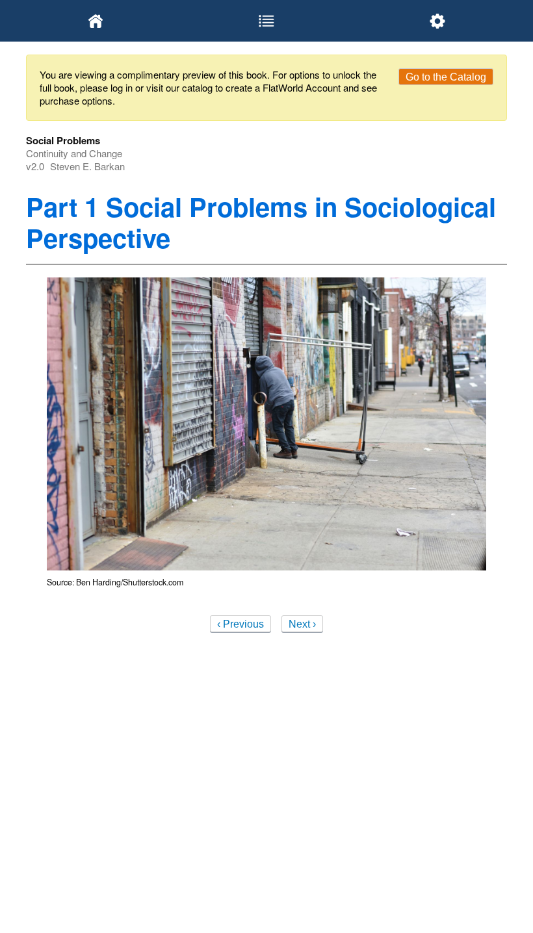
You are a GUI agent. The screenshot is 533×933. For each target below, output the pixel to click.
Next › (302, 624)
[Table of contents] (266, 20)
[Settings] (437, 20)
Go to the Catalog (446, 77)
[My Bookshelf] (95, 20)
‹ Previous (240, 624)
